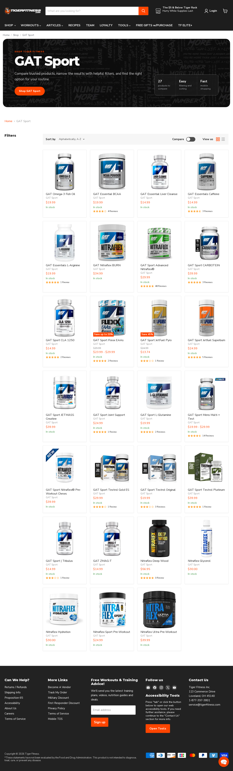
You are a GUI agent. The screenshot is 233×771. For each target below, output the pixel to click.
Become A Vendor (59, 687)
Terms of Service (15, 719)
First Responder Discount (64, 703)
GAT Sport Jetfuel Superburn (206, 340)
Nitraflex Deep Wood (154, 561)
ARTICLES (54, 25)
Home (6, 35)
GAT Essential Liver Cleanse (159, 194)
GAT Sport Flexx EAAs (108, 340)
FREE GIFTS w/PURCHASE (154, 25)
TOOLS (123, 25)
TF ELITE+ (185, 25)
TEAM (90, 25)
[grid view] (217, 139)
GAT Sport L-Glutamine (156, 415)
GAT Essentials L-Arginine (63, 265)
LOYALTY (106, 25)
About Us (10, 708)
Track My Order (57, 692)
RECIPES (74, 25)
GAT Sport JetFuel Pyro (156, 340)
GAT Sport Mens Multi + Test (204, 417)
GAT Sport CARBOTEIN (204, 265)
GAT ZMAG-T (102, 561)
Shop (16, 35)
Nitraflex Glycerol (199, 561)
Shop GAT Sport (29, 91)
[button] (223, 761)
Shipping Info (13, 692)
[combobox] (92, 11)
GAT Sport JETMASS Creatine (60, 417)
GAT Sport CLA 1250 (60, 340)
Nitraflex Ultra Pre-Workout (159, 632)
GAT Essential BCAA (107, 194)
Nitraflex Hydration (58, 632)
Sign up (99, 722)
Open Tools (157, 729)
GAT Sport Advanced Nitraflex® (154, 267)
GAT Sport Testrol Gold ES (111, 490)
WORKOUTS (30, 25)
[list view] (223, 139)
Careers (9, 713)
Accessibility (12, 703)
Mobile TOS (55, 719)
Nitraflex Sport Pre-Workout (111, 632)
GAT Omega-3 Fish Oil (60, 194)
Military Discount (58, 698)
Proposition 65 (14, 698)
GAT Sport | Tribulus (59, 561)
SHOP (9, 25)
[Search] (143, 11)
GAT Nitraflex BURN (107, 265)
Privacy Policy (56, 708)
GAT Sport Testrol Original (158, 490)
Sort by (51, 139)
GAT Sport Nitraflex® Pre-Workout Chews (63, 492)
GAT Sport (52, 198)
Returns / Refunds (16, 687)
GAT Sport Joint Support (109, 415)
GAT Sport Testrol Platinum (206, 490)
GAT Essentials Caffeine (203, 194)
